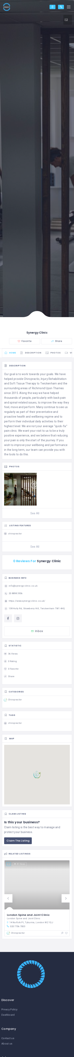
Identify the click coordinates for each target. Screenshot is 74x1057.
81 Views (21, 864)
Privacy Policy (9, 1009)
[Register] (61, 7)
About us (6, 1043)
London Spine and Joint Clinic (28, 915)
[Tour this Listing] (67, 20)
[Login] (52, 7)
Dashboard (8, 1014)
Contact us (7, 1038)
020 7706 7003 (17, 926)
